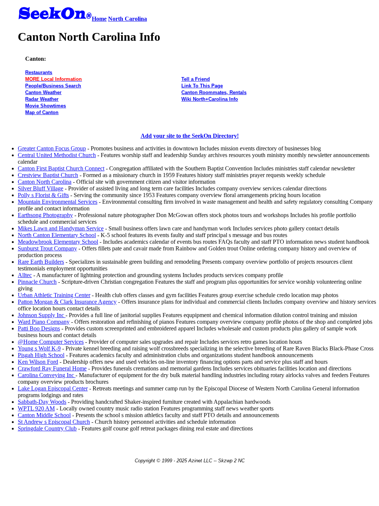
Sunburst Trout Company (47, 248)
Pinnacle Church (37, 282)
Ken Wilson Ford (38, 362)
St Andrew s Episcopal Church (54, 422)
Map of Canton (41, 112)
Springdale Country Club (47, 428)
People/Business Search (53, 86)
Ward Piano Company (44, 322)
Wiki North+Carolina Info (209, 99)
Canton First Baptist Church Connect (61, 168)
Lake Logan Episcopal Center (53, 388)
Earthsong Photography (45, 215)
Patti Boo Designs (39, 328)
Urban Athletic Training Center (54, 295)
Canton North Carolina (44, 182)
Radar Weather (41, 99)
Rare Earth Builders (41, 262)
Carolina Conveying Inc (47, 375)
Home (99, 19)
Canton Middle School (44, 415)
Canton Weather (43, 92)
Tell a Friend (195, 79)
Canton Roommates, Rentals (213, 92)
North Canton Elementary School (57, 235)
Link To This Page (202, 86)
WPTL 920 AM (36, 408)
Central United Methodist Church (57, 155)
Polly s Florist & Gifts (43, 195)
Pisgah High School (41, 355)
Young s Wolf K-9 (39, 348)
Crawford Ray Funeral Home (52, 368)
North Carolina (127, 19)
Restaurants (38, 72)
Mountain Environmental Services (57, 202)
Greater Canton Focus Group (52, 148)
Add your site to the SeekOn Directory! (190, 136)
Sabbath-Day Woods (42, 402)
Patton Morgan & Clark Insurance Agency (67, 302)
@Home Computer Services (51, 342)
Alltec (25, 275)
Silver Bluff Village (40, 188)
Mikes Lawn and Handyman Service (61, 228)
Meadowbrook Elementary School (58, 242)
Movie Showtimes (45, 106)
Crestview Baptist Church (48, 175)
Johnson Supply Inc (42, 315)
